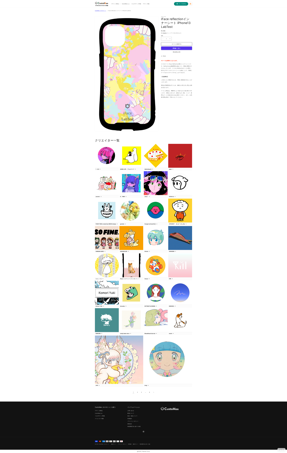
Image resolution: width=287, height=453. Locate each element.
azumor (98, 196)
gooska (122, 224)
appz (170, 169)
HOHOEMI (171, 251)
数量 (162, 35)
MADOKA (171, 306)
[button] (115, 3)
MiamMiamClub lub (150, 333)
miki (97, 385)
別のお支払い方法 (176, 51)
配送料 (164, 33)
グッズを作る (182, 3)
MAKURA (98, 333)
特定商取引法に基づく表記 (134, 426)
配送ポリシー (135, 444)
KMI (170, 278)
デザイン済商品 (99, 410)
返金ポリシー (113, 444)
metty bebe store (124, 333)
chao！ (146, 196)
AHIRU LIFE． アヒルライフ (127, 169)
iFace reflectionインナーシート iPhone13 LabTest (119, 10)
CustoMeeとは (98, 413)
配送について (131, 413)
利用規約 (130, 418)
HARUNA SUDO (100, 251)
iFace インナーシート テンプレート (129, 278)
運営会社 (130, 423)
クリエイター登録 (99, 418)
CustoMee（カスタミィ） (100, 10)
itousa (146, 278)
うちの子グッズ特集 (100, 415)
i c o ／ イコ (99, 278)
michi (170, 333)
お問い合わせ (131, 410)
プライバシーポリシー (133, 421)
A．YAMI (122, 196)
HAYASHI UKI (123, 251)
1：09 (97, 169)
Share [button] (164, 56)
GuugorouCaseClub (150, 224)
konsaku (122, 306)
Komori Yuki (99, 306)
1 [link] (133, 392)
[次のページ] (153, 392)
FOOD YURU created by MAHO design (106, 224)
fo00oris (171, 196)
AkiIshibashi (148, 169)
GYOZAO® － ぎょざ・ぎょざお (177, 224)
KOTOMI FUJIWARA (150, 306)
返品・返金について (132, 415)
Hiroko (146, 251)
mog (146, 385)
